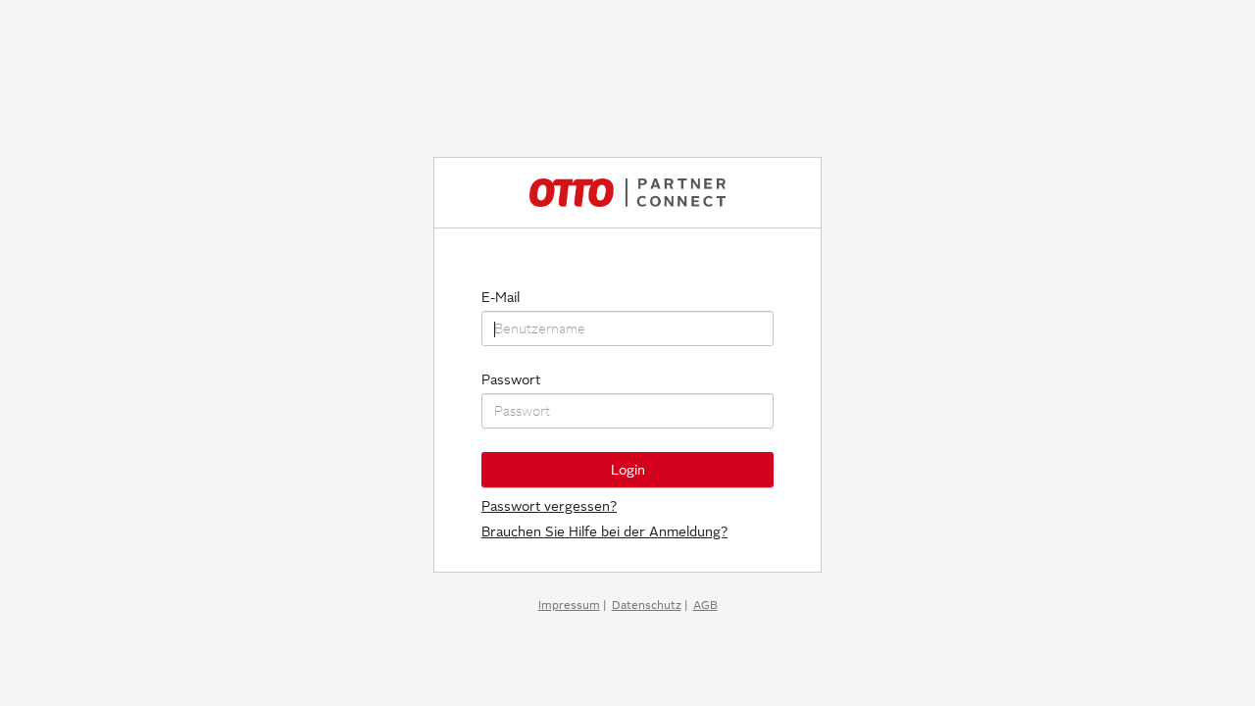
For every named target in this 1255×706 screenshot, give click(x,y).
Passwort (510, 379)
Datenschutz (646, 605)
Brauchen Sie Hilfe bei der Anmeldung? (604, 531)
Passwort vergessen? (549, 506)
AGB (705, 605)
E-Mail (500, 297)
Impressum (569, 605)
